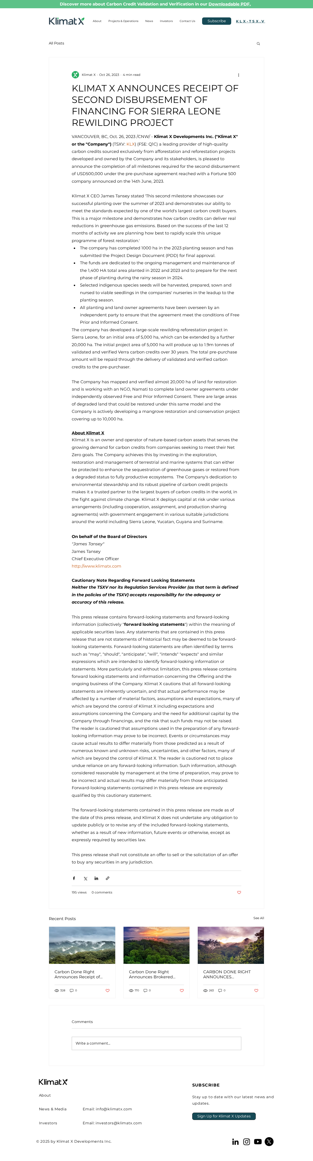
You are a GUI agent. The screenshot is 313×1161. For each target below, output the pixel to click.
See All (258, 918)
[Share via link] (107, 878)
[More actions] (238, 74)
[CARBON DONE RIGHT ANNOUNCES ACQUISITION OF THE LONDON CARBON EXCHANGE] (231, 945)
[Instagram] (246, 1141)
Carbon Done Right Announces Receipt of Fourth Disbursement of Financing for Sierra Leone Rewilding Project (82, 974)
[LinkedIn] (235, 1141)
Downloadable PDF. (230, 4)
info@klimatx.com (114, 1109)
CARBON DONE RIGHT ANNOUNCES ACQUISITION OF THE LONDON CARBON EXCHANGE (227, 974)
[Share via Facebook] (74, 878)
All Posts (56, 43)
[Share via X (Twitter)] (85, 878)
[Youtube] (257, 1141)
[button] (258, 43)
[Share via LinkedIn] (96, 878)
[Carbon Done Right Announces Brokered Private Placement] (157, 945)
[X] (269, 1141)
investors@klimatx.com (119, 1123)
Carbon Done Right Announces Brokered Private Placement (151, 974)
